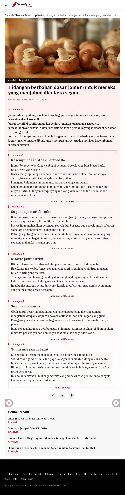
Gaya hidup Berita (34, 15)
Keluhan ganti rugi (99, 474)
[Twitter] (62, 396)
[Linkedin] (72, 396)
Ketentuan (50, 474)
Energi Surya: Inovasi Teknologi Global (31, 418)
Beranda (9, 15)
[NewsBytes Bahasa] (22, 4)
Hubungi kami (66, 474)
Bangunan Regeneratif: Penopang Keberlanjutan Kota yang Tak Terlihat (51, 448)
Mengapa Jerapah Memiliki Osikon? (29, 428)
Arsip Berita (11, 479)
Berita (19, 15)
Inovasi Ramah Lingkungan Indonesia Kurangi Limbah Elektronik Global (52, 438)
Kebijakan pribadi (32, 474)
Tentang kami (12, 474)
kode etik (81, 474)
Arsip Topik (27, 479)
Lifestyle (13, 422)
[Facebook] (52, 396)
